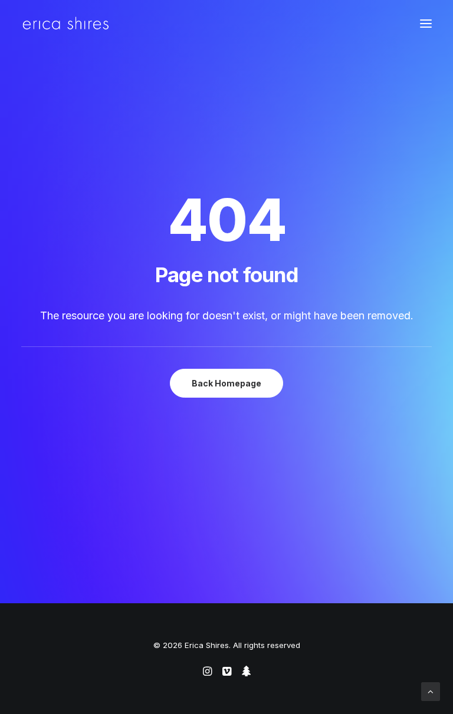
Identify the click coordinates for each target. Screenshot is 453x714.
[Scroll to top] (430, 690)
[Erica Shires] (65, 23)
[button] (426, 23)
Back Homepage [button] (226, 383)
